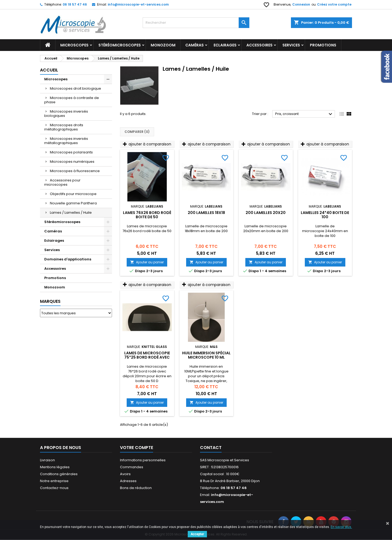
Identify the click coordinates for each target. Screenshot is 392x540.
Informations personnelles (143, 460)
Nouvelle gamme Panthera (73, 203)
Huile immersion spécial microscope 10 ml (206, 355)
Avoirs (125, 474)
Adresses (128, 480)
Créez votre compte (334, 4)
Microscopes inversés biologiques (66, 113)
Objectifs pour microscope (73, 193)
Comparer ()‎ (137, 131)
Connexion (301, 4)
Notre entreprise (54, 480)
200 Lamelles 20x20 (266, 212)
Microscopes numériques (72, 161)
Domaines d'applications (67, 259)
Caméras (194, 45)
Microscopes (74, 45)
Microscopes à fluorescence (75, 170)
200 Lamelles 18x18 (206, 212)
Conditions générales (59, 474)
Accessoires (259, 45)
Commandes (131, 467)
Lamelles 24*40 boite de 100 (325, 215)
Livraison (47, 460)
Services (291, 45)
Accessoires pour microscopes (62, 182)
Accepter (197, 534)
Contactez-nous (54, 487)
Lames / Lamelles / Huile (71, 212)
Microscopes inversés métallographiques (66, 140)
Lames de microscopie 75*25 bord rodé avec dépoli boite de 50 (147, 357)
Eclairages (225, 45)
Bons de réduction (136, 487)
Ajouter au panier (147, 262)
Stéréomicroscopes (119, 45)
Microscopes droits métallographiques (63, 127)
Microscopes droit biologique (75, 88)
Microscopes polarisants (71, 152)
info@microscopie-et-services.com (138, 4)
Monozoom (163, 45)
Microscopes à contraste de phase (71, 100)
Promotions (55, 277)
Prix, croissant (304, 114)
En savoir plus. (341, 527)
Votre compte (136, 447)
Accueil (49, 70)
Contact (211, 447)
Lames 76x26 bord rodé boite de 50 (147, 215)
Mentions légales (55, 467)
